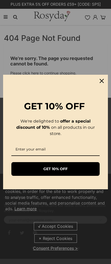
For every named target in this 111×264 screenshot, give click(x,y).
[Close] (102, 81)
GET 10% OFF (55, 169)
